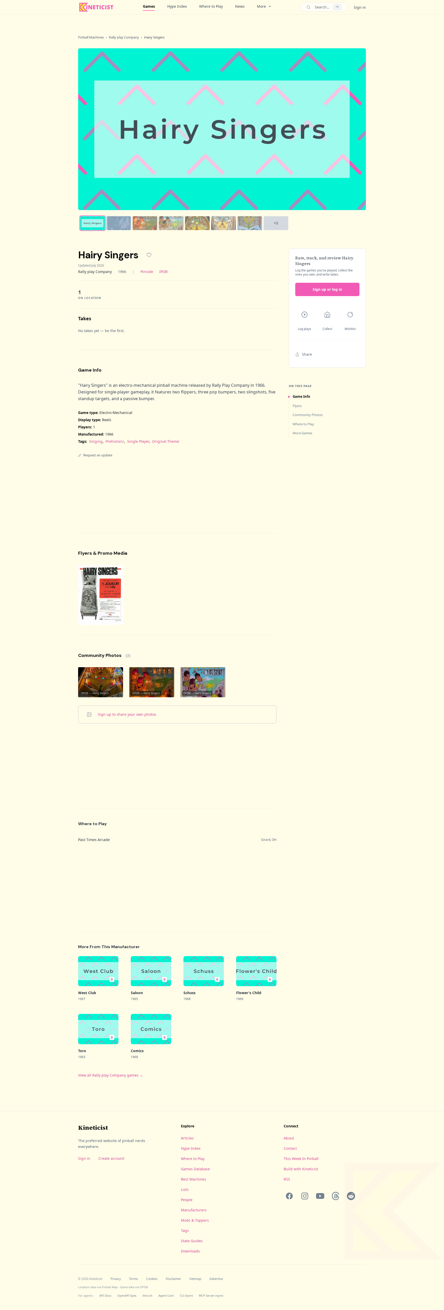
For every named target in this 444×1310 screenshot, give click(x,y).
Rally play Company (124, 37)
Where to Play (211, 6)
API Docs (105, 1295)
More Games (302, 433)
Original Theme (165, 441)
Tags (185, 1230)
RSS (287, 1179)
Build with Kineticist (301, 1168)
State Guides (192, 1240)
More (261, 6)
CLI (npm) (186, 1295)
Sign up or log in (327, 289)
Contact (290, 1148)
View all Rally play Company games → (110, 1075)
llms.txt (147, 1295)
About (289, 1138)
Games (149, 6)
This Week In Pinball (301, 1158)
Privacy (115, 1279)
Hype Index (177, 6)
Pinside (147, 271)
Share (307, 354)
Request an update (97, 455)
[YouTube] (320, 1196)
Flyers (297, 405)
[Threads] (335, 1196)
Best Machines (193, 1179)
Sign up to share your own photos (127, 714)
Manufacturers (194, 1210)
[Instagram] (304, 1196)
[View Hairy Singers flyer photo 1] (100, 595)
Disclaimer (173, 1279)
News (240, 6)
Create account (111, 1158)
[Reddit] (351, 1196)
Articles (187, 1138)
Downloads (190, 1251)
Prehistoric (115, 441)
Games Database (195, 1168)
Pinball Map (110, 1287)
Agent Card (166, 1295)
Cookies (152, 1279)
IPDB (163, 271)
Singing (96, 441)
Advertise (216, 1279)
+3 (276, 223)
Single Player (138, 441)
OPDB (144, 1287)
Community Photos (308, 414)
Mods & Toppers (195, 1220)
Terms (133, 1279)
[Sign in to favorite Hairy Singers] (149, 255)
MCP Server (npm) (211, 1295)
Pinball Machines (91, 37)
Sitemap (195, 1279)
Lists (185, 1189)
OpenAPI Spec (126, 1295)
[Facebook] (289, 1196)
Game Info (301, 396)
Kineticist (93, 1127)
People (186, 1199)
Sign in (360, 7)
